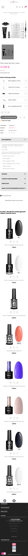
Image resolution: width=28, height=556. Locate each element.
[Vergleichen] (24, 117)
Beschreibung (6, 139)
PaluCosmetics (12, 130)
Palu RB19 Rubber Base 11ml (14, 492)
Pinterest (14, 133)
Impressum (14, 536)
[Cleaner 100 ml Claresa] (4, 87)
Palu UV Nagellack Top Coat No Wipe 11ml (14, 315)
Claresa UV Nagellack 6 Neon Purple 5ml (14, 386)
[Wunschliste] (22, 7)
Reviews (4, 174)
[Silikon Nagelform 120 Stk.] (4, 81)
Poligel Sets (12, 125)
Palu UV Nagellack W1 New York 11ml (14, 280)
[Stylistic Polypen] (4, 100)
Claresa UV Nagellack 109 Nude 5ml (14, 421)
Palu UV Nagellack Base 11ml (15, 106)
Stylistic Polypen (12, 100)
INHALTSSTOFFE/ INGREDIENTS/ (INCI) (13, 188)
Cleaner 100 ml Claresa (14, 87)
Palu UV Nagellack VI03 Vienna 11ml (14, 457)
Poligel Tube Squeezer (13, 93)
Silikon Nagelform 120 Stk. (14, 81)
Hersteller (5, 183)
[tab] (14, 140)
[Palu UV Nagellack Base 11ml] (4, 106)
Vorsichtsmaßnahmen (9, 178)
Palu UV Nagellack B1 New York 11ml (14, 245)
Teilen (9, 133)
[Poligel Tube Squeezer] (4, 93)
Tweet (11, 133)
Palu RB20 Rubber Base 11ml (14, 351)
